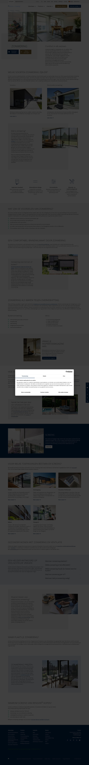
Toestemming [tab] (25, 376)
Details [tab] (44, 376)
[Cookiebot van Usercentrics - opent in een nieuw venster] (66, 372)
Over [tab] (64, 376)
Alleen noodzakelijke (25, 392)
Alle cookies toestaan (63, 392)
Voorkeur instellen (44, 392)
